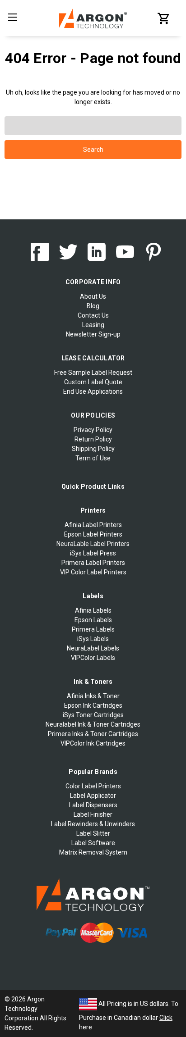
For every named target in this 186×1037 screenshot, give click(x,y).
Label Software (93, 842)
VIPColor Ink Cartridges (93, 743)
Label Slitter (93, 833)
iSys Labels (93, 638)
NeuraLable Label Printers (93, 543)
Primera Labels (93, 629)
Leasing (93, 324)
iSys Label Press (93, 553)
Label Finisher (93, 814)
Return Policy (93, 439)
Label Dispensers (93, 805)
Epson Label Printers (93, 534)
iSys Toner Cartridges (93, 715)
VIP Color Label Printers (93, 572)
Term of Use (93, 458)
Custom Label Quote (93, 382)
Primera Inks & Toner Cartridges (93, 733)
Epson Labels (93, 619)
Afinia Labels (93, 610)
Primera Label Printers (93, 562)
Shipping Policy (93, 448)
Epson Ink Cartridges (93, 705)
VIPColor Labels (93, 657)
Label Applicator (93, 795)
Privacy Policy (93, 429)
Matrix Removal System (93, 852)
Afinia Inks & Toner (93, 696)
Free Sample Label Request (93, 372)
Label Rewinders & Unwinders (93, 824)
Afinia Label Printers (93, 524)
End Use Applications (93, 391)
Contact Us (93, 315)
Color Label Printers (93, 786)
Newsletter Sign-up (93, 334)
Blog (93, 305)
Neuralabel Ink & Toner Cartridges (93, 724)
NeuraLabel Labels (93, 648)
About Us (93, 296)
